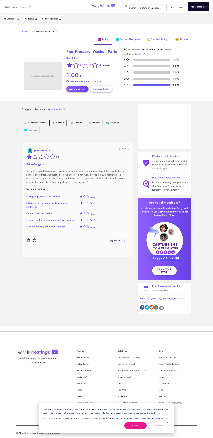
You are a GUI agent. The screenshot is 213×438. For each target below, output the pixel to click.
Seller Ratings (83, 364)
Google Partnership (167, 357)
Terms (161, 377)
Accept (135, 425)
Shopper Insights (125, 377)
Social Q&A (82, 377)
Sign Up (162, 396)
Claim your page (164, 270)
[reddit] (151, 308)
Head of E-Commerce (127, 402)
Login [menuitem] (181, 7)
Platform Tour (83, 357)
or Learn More (166, 215)
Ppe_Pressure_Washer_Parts (91, 51)
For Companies (198, 6)
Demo (120, 383)
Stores (25, 31)
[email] (156, 308)
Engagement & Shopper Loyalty (132, 370)
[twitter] (147, 308)
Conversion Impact (126, 364)
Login (161, 389)
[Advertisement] (164, 127)
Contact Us (164, 383)
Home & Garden (73, 58)
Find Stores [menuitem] (10, 7)
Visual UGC (82, 383)
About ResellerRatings (169, 364)
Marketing (122, 396)
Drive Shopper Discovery (129, 357)
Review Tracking (84, 402)
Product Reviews (84, 370)
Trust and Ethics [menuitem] (26, 7)
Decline (158, 425)
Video (79, 389)
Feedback (81, 396)
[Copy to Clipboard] (161, 308)
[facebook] (142, 308)
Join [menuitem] (172, 7)
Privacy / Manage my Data (170, 402)
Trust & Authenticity (168, 370)
